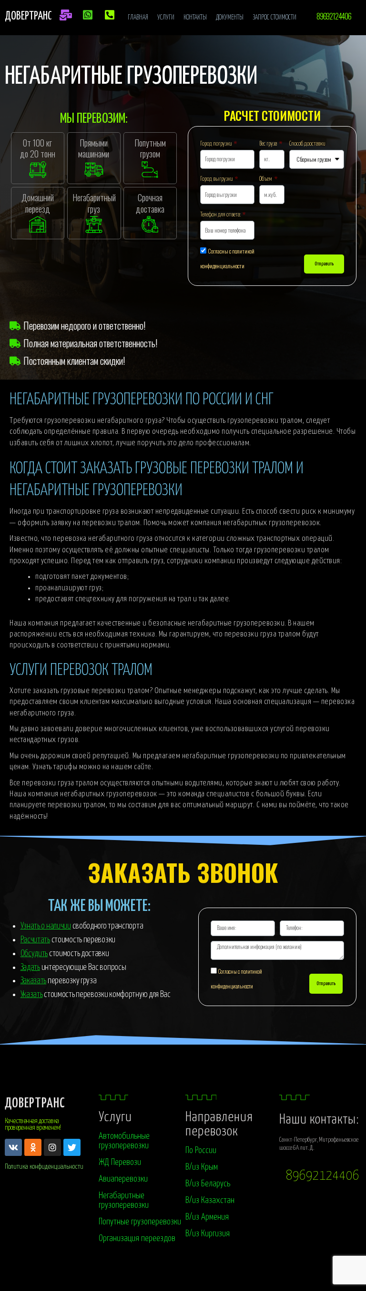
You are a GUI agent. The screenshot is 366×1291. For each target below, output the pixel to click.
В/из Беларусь (207, 1183)
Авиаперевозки (123, 1178)
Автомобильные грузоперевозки (124, 1141)
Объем (266, 179)
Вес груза (268, 144)
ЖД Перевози (120, 1162)
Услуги (165, 17)
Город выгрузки (217, 179)
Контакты (195, 17)
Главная (138, 17)
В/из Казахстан (209, 1200)
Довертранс (28, 16)
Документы (230, 17)
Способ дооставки (307, 144)
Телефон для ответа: (221, 215)
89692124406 (322, 1176)
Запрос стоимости (274, 17)
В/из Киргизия (207, 1233)
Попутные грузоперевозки (140, 1221)
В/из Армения (207, 1217)
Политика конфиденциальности (44, 1166)
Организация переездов (137, 1238)
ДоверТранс (35, 1103)
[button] (333, 16)
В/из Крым (201, 1167)
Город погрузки (216, 144)
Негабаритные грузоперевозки (124, 1200)
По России (200, 1150)
